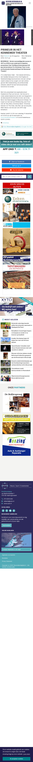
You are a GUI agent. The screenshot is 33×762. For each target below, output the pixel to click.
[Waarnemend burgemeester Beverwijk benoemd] (6, 378)
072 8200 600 (8, 499)
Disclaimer (5, 558)
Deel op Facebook (18, 162)
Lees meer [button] (26, 754)
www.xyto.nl (8, 503)
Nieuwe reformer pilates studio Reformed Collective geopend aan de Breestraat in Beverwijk (21, 355)
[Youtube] (10, 510)
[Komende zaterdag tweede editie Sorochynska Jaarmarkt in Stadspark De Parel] (6, 325)
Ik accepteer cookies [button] (16, 758)
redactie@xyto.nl (9, 501)
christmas (6, 123)
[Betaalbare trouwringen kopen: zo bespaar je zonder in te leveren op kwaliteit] (6, 333)
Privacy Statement (7, 561)
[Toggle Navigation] (29, 3)
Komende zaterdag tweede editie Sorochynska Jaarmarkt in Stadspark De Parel (21, 325)
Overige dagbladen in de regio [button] (11, 549)
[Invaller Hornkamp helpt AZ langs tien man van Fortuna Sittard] (6, 340)
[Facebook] (3, 510)
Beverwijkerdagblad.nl (14, 2)
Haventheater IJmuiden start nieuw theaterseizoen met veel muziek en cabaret (21, 348)
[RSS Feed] (14, 510)
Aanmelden (6, 525)
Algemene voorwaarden (8, 555)
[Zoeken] (29, 176)
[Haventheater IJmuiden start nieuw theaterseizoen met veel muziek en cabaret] (6, 348)
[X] (7, 510)
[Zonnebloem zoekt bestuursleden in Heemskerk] (6, 371)
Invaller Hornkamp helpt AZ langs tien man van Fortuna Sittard (20, 340)
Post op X (17, 166)
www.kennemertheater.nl (8, 117)
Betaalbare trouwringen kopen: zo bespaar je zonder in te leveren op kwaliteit (21, 332)
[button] (1, 37)
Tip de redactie (18, 170)
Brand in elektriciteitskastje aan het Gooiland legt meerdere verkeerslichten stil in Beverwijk (21, 363)
